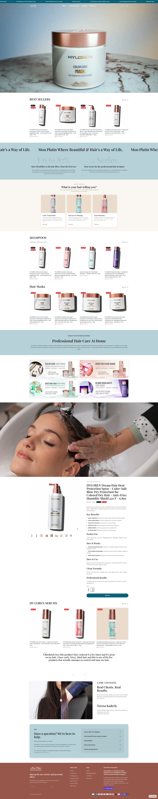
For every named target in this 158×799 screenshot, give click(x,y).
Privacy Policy (74, 783)
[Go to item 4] (46, 536)
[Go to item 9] (71, 536)
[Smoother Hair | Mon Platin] (104, 369)
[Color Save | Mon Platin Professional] (54, 369)
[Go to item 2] (37, 536)
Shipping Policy (74, 778)
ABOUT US (93, 6)
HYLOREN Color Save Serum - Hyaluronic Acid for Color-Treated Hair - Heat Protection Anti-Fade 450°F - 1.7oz (116, 131)
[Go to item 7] (61, 536)
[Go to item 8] (66, 536)
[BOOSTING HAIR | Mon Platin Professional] (54, 388)
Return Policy (74, 781)
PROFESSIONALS (74, 6)
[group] (79, 48)
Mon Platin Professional (93, 481)
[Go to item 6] (56, 536)
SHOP (64, 6)
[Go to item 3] (41, 536)
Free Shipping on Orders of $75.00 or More (55, 1)
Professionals (74, 776)
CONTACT (84, 6)
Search (72, 771)
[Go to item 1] (32, 536)
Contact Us (73, 773)
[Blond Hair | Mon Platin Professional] (104, 388)
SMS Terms (73, 786)
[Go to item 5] (51, 536)
